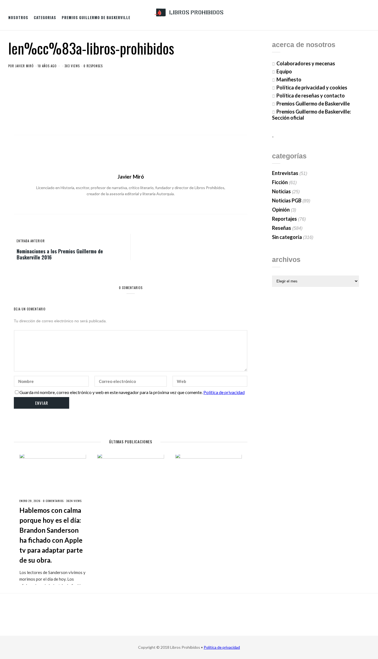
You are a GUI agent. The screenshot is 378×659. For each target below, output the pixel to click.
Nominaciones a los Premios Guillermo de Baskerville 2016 (60, 254)
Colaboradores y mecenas (305, 63)
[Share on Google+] (225, 111)
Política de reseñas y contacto (310, 95)
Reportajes (284, 219)
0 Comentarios (53, 501)
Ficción (280, 182)
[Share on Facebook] (207, 111)
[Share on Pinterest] (234, 111)
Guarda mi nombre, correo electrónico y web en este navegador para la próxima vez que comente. (111, 392)
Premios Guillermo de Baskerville (96, 17)
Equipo (284, 71)
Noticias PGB (286, 200)
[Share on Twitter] (216, 111)
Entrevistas (285, 173)
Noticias (281, 191)
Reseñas (281, 228)
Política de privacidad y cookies (311, 87)
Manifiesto (288, 79)
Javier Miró (24, 66)
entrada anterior (31, 241)
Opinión (281, 210)
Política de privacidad (224, 392)
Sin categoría (287, 237)
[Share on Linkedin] (243, 111)
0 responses (93, 66)
